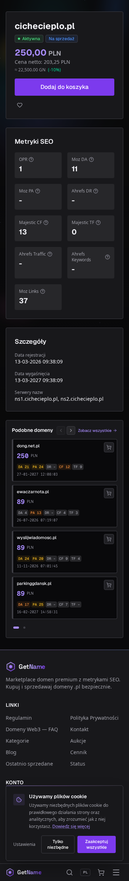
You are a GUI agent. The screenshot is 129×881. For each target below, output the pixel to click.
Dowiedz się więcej (71, 826)
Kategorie (17, 740)
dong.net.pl (28, 446)
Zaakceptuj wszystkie (96, 844)
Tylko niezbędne (57, 844)
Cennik (78, 752)
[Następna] (71, 430)
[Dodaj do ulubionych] (64, 105)
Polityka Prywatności (94, 717)
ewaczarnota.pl (33, 492)
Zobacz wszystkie (94, 430)
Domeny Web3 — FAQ (32, 729)
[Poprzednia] (61, 430)
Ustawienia (24, 844)
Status (77, 763)
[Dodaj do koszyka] (109, 447)
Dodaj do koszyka (64, 87)
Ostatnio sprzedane (29, 763)
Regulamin (19, 717)
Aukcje (78, 740)
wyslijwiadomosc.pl (36, 537)
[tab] (16, 627)
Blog (11, 752)
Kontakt (79, 729)
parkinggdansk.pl (34, 583)
